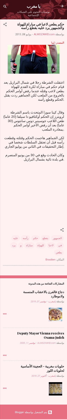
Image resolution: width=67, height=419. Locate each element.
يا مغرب (33, 6)
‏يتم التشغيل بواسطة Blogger (31, 412)
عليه (15, 238)
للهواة (40, 245)
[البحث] (5, 7)
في (60, 245)
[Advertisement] (34, 189)
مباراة (29, 245)
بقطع (45, 238)
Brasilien (50, 259)
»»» (5, 313)
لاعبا (51, 245)
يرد (14, 245)
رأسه (25, 238)
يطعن (59, 252)
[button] (5, 25)
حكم (35, 238)
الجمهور (57, 238)
